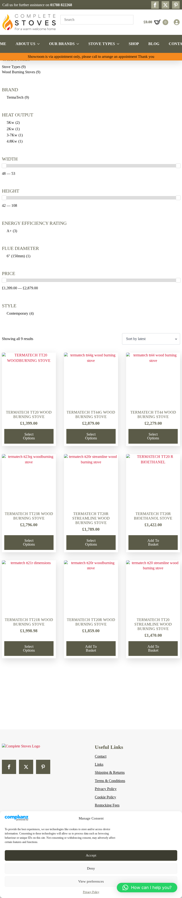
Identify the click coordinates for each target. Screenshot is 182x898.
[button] (147, 887)
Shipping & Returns (110, 772)
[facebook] (155, 5)
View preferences (91, 881)
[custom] (176, 5)
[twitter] (165, 5)
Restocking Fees (107, 805)
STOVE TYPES (101, 44)
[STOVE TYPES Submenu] (119, 44)
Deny (91, 868)
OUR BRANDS (62, 44)
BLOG (153, 44)
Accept (91, 855)
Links (99, 764)
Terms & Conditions (110, 781)
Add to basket (153, 542)
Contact (100, 756)
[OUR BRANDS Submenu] (79, 44)
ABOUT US (25, 44)
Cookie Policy (105, 797)
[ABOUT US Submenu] (39, 44)
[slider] (4, 165)
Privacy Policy (91, 892)
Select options (29, 436)
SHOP (134, 44)
